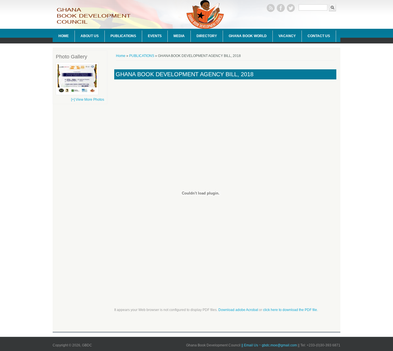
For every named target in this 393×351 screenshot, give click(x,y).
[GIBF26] (77, 94)
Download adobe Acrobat (238, 310)
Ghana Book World (248, 36)
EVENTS (155, 36)
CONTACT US (319, 36)
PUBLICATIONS (123, 36)
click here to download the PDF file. (290, 310)
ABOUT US (90, 36)
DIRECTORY (207, 36)
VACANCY (287, 36)
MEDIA (179, 36)
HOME (63, 36)
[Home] (97, 23)
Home (120, 56)
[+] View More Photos (87, 100)
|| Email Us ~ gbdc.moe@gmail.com (269, 345)
